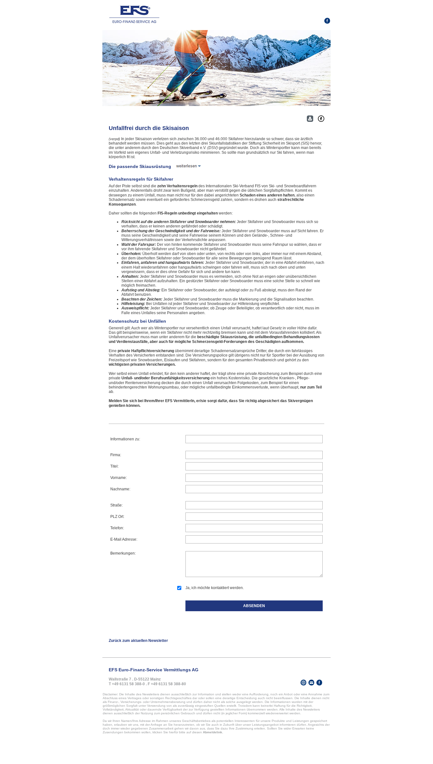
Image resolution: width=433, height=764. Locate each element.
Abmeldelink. (213, 732)
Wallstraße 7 (120, 679)
